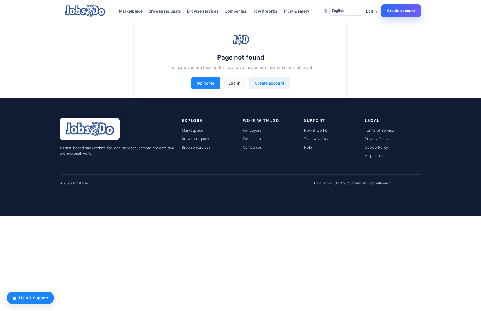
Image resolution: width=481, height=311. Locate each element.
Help (308, 147)
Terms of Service (379, 130)
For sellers (252, 138)
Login (371, 11)
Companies (235, 11)
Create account (401, 10)
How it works (264, 11)
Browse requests (165, 11)
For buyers (252, 130)
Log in (234, 83)
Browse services (203, 11)
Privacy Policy (376, 138)
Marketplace (131, 11)
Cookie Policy (376, 147)
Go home (205, 83)
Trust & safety (296, 11)
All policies (374, 155)
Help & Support (33, 297)
